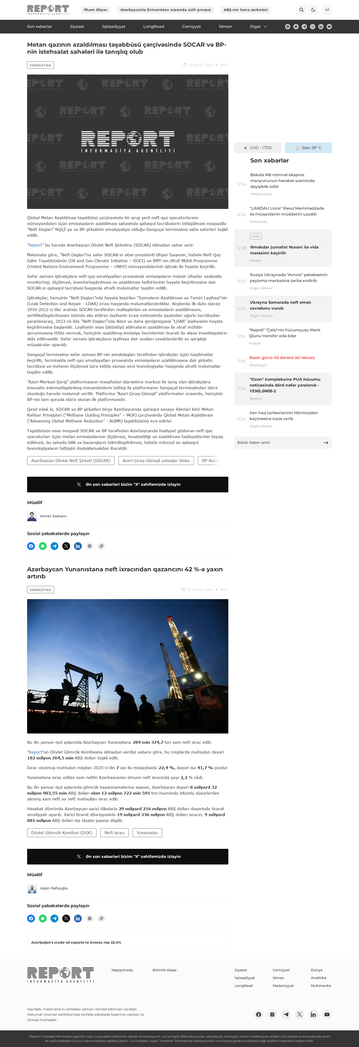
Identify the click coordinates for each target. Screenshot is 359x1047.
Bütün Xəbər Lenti (253, 442)
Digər (255, 26)
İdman (278, 978)
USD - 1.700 (261, 147)
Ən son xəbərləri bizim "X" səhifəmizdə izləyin (133, 484)
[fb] (287, 26)
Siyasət (241, 970)
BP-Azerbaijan (216, 460)
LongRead (244, 985)
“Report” (35, 245)
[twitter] (312, 26)
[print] (90, 546)
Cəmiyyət (281, 970)
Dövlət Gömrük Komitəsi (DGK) (61, 832)
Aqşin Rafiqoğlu (54, 888)
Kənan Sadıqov (53, 516)
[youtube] (329, 26)
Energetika (40, 65)
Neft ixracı (115, 832)
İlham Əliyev (96, 10)
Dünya (316, 970)
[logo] (48, 10)
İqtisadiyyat (245, 978)
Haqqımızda (122, 970)
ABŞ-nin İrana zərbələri (246, 10)
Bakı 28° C (312, 147)
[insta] (296, 26)
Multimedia (321, 985)
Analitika (318, 978)
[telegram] (304, 26)
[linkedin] (321, 26)
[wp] (43, 546)
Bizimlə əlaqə (165, 970)
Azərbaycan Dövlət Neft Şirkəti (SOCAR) (70, 460)
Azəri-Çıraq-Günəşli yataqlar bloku (156, 460)
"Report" (35, 752)
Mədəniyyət (283, 985)
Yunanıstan (147, 832)
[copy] (101, 546)
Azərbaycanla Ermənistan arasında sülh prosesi (165, 10)
